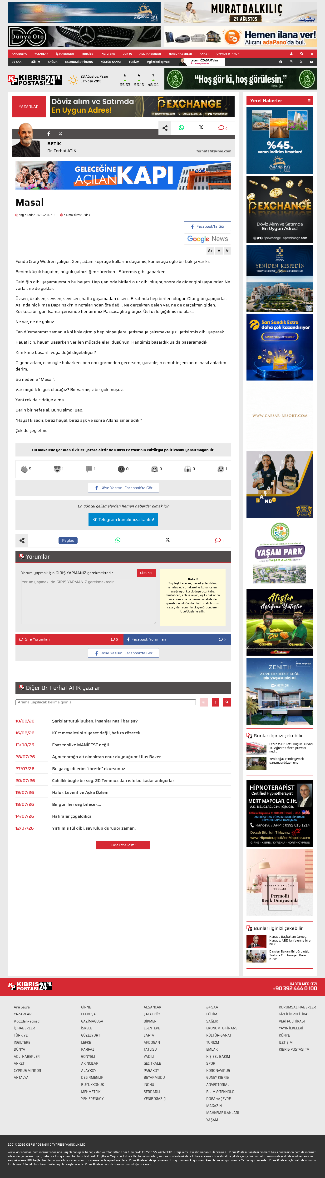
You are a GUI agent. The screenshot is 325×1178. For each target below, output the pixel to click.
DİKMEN (150, 1021)
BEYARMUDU (154, 1077)
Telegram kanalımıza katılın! (126, 519)
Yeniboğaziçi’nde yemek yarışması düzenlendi (286, 760)
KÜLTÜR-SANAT (110, 62)
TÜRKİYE (87, 53)
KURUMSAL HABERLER (297, 1007)
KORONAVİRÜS (218, 1070)
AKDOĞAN (152, 1042)
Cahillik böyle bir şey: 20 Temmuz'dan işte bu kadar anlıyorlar (113, 780)
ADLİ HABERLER (150, 53)
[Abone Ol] (207, 239)
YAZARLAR (41, 53)
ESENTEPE (152, 1028)
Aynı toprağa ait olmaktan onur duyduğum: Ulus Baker (106, 756)
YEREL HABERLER (180, 53)
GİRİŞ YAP (146, 573)
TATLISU (150, 1049)
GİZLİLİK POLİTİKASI (294, 1014)
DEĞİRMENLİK (92, 1077)
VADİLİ (149, 1056)
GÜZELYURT (90, 1035)
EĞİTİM (35, 62)
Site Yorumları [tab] (37, 639)
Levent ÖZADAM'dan (204, 61)
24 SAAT (17, 62)
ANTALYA (21, 1077)
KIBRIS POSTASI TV (294, 1049)
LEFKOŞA (88, 1014)
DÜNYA (127, 53)
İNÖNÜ (149, 1084)
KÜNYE (284, 1035)
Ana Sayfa (22, 1007)
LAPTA (149, 1035)
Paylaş (68, 540)
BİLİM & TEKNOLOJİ (221, 1091)
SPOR (210, 1063)
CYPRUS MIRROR (228, 53)
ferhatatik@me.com (214, 151)
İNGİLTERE (108, 53)
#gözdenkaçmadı (158, 62)
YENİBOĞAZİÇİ (155, 1098)
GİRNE (86, 1007)
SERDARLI (152, 1091)
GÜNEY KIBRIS (217, 1077)
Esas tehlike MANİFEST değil (80, 745)
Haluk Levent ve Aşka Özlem (80, 792)
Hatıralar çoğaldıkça (72, 816)
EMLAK (212, 1049)
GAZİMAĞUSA (92, 1021)
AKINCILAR (89, 1063)
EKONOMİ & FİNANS (79, 62)
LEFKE (86, 1042)
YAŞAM (212, 1120)
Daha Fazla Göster (123, 845)
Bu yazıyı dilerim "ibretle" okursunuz (88, 768)
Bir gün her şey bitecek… (76, 804)
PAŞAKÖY (151, 1070)
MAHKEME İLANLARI (222, 1112)
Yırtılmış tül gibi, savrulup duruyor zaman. (94, 828)
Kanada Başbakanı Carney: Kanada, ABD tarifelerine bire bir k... (289, 940)
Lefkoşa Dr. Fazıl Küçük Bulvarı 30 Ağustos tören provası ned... (291, 748)
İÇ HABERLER (65, 53)
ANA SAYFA (19, 53)
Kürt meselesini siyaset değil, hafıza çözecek (96, 733)
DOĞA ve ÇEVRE (218, 1098)
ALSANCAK (152, 1007)
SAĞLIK (53, 62)
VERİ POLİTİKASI (292, 1021)
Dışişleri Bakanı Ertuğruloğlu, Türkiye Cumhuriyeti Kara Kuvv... (289, 955)
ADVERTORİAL (217, 1084)
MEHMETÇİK (90, 1091)
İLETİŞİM (286, 1042)
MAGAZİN (214, 1105)
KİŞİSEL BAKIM (218, 1056)
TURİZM (134, 62)
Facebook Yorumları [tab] (149, 639)
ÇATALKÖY (152, 1014)
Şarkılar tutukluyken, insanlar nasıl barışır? (95, 721)
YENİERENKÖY (92, 1098)
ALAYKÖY (88, 1070)
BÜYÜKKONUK (92, 1084)
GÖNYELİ (88, 1056)
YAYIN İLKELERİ (291, 1028)
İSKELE (86, 1028)
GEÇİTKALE (152, 1063)
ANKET (204, 53)
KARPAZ (87, 1049)
